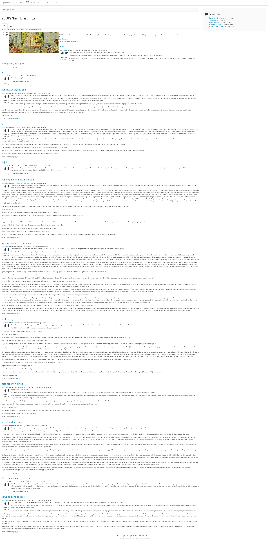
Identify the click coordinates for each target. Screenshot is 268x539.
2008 (61, 46)
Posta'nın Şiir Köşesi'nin (216, 24)
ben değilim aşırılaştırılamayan (18, 179)
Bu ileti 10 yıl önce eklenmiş (217, 26)
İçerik (13, 10)
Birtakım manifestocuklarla (16, 478)
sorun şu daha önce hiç (13, 496)
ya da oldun (212, 20)
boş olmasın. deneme (216, 22)
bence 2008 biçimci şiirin (14, 89)
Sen (15, 3)
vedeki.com (147, 538)
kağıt (4, 162)
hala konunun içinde (12, 383)
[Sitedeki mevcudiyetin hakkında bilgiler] (56, 2)
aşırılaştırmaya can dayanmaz (17, 243)
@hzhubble (126, 536)
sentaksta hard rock (12, 422)
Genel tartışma (63, 39)
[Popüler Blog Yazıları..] (52, 2)
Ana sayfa (6, 10)
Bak (5, 26)
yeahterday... (8, 319)
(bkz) (10, 26)
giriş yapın (74, 41)
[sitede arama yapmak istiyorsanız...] (43, 2)
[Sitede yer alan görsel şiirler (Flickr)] (21, 2)
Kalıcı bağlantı (63, 50)
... (2, 123)
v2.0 (139, 536)
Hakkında (144, 536)
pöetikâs (6, 2)
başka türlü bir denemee (217, 18)
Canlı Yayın (35, 3)
